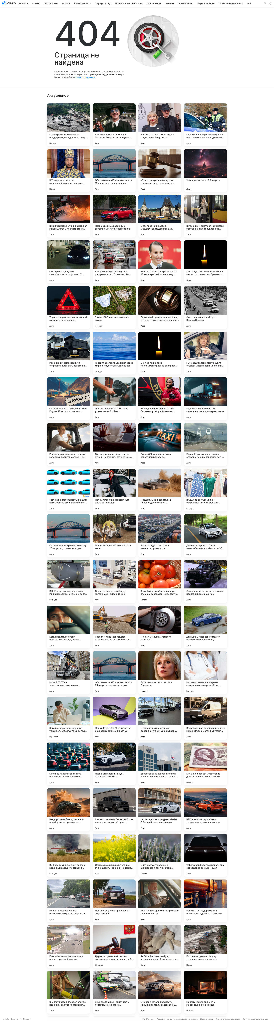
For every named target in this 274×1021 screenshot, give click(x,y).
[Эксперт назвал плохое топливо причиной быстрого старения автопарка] (68, 992)
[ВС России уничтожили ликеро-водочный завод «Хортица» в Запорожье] (68, 855)
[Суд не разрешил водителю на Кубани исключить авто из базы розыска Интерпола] (114, 444)
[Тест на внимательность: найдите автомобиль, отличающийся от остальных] (68, 490)
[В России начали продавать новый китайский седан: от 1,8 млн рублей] (159, 992)
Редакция (161, 1019)
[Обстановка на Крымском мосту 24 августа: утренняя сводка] (114, 672)
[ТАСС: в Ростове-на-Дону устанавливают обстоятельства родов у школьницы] (159, 946)
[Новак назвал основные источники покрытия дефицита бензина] (68, 900)
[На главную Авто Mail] (11, 3)
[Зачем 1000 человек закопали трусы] (114, 307)
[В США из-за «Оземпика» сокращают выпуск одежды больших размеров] (205, 490)
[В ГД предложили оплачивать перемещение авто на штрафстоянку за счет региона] (114, 992)
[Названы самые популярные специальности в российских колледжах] (205, 672)
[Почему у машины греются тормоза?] (159, 627)
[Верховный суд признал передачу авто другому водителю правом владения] (159, 307)
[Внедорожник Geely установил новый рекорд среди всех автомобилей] (68, 809)
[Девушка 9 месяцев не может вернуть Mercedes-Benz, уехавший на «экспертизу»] (205, 627)
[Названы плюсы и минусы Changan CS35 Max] (114, 764)
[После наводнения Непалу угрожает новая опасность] (205, 946)
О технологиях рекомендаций (227, 1019)
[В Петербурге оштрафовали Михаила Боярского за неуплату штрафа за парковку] (114, 124)
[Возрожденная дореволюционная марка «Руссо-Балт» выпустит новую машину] (205, 718)
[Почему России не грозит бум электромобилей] (114, 490)
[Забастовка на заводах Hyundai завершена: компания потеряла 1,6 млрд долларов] (159, 764)
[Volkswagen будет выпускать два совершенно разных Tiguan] (205, 855)
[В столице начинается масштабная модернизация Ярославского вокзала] (159, 216)
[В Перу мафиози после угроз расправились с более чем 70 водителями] (114, 261)
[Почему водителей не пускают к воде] (114, 535)
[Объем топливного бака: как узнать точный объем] (114, 398)
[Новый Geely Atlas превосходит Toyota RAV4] (114, 900)
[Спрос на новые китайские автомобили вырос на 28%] (114, 581)
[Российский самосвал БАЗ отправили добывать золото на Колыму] (68, 353)
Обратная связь (206, 1019)
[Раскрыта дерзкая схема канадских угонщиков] (159, 535)
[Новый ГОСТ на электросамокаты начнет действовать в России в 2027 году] (68, 672)
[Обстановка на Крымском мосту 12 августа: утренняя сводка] (114, 170)
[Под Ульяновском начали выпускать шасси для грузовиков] (205, 398)
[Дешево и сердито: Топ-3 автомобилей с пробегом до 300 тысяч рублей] (205, 535)
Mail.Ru (6, 1019)
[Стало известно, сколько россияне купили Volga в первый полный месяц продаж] (159, 718)
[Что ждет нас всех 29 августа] (205, 170)
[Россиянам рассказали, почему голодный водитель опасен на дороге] (68, 444)
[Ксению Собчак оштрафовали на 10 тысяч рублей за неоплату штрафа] (159, 261)
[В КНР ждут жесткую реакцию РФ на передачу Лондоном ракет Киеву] (68, 581)
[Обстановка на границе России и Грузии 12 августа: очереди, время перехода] (68, 398)
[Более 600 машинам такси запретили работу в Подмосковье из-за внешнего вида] (159, 444)
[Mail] (4, 3)
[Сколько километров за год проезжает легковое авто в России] (68, 764)
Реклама (27, 1019)
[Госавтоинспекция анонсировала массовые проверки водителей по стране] (205, 124)
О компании (16, 1019)
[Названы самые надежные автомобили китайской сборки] (114, 216)
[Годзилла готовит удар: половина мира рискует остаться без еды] (114, 353)
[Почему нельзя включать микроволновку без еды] (205, 992)
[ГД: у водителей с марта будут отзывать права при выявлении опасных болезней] (205, 353)
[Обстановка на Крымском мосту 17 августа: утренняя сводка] (68, 535)
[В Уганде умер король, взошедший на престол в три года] (68, 170)
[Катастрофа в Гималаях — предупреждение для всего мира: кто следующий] (68, 124)
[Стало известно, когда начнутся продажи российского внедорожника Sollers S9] (205, 581)
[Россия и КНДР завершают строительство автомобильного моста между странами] (114, 627)
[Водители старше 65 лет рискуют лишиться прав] (159, 900)
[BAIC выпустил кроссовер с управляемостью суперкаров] (205, 809)
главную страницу (85, 77)
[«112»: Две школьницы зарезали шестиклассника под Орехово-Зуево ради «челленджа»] (205, 261)
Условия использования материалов (182, 1019)
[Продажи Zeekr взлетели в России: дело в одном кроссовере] (159, 490)
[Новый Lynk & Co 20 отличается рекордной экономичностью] (114, 718)
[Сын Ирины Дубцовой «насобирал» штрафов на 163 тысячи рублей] (68, 261)
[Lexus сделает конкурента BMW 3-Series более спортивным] (159, 809)
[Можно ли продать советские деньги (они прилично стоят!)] (205, 764)
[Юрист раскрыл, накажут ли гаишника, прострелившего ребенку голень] (159, 170)
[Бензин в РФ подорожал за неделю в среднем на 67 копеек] (205, 900)
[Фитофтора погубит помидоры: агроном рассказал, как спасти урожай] (159, 581)
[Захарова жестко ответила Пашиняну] (159, 672)
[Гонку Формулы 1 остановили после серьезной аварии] (68, 946)
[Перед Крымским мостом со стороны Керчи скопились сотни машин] (205, 444)
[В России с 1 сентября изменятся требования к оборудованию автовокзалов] (205, 216)
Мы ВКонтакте (148, 1019)
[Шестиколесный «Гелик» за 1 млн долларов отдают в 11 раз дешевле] (114, 809)
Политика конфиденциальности (256, 1019)
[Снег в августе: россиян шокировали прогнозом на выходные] (159, 855)
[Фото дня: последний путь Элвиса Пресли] (205, 307)
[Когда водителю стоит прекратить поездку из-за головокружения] (68, 627)
